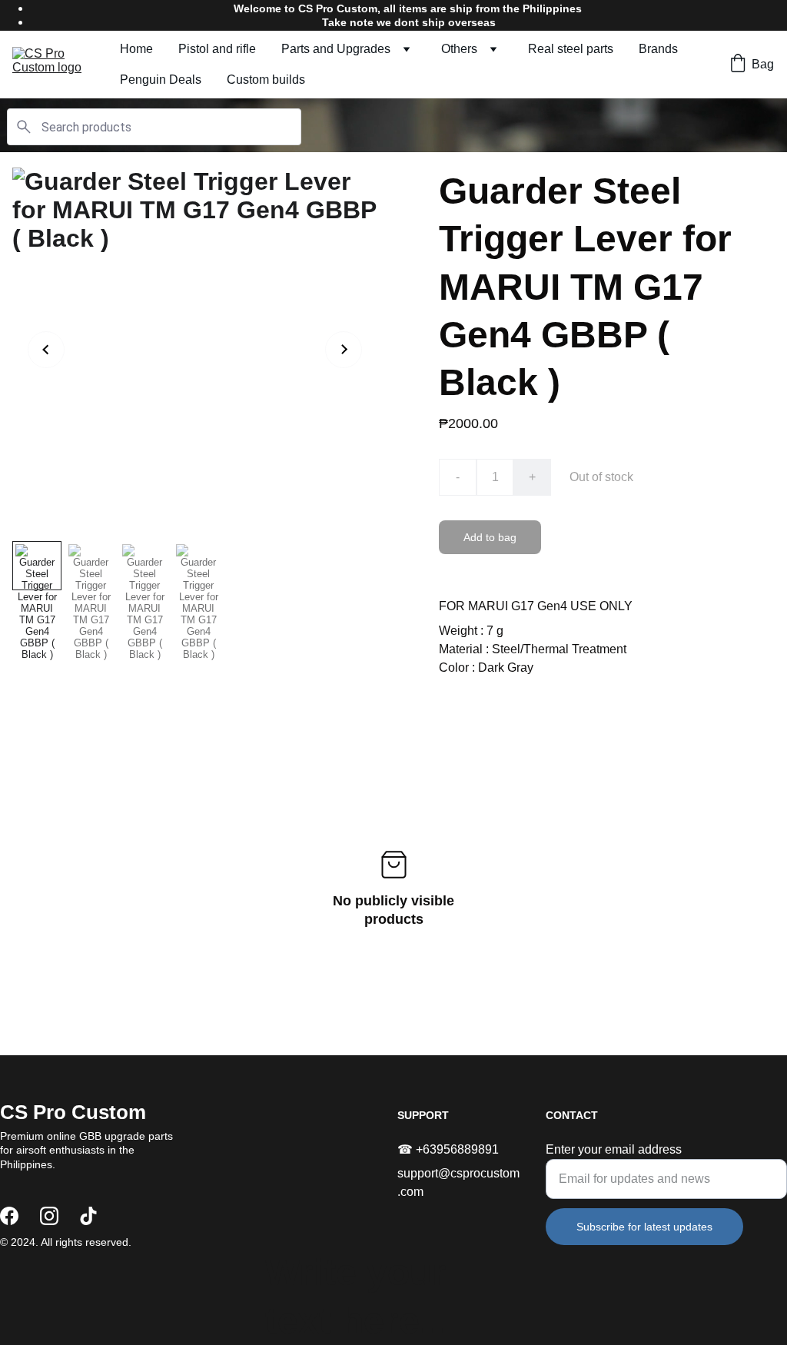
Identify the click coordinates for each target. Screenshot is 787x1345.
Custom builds (266, 79)
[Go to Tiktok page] (88, 1216)
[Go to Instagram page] (49, 1216)
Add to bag (489, 537)
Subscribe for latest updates (644, 1226)
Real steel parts (570, 48)
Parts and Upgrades (335, 48)
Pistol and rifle (217, 48)
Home (136, 48)
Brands (658, 48)
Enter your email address (614, 1149)
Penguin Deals (160, 79)
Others (459, 48)
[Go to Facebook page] (9, 1216)
